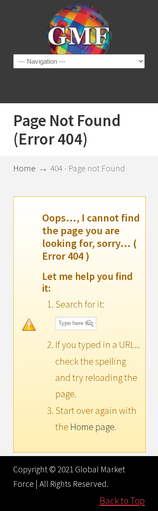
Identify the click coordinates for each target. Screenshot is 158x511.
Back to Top (122, 500)
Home (24, 168)
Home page (92, 426)
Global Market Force (79, 36)
